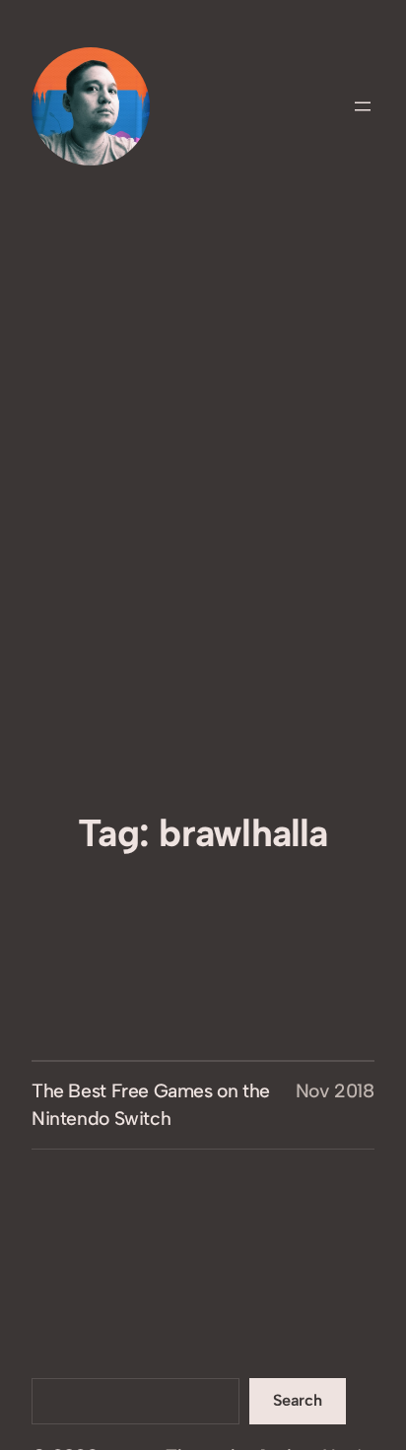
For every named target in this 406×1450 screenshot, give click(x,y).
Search (297, 1400)
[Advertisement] (203, 597)
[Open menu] (362, 106)
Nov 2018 (335, 1091)
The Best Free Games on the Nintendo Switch (151, 1105)
